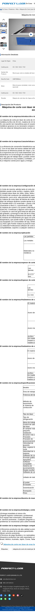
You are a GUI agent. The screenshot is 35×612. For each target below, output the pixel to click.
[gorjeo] (9, 595)
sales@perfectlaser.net (9, 579)
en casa (29, 3)
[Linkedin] (5, 595)
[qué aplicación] (1, 599)
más (17, 9)
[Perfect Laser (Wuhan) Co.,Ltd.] (14, 3)
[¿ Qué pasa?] (9, 599)
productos (11, 9)
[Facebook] (1, 595)
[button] (4, 49)
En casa (4, 9)
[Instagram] (18, 595)
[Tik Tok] (13, 595)
